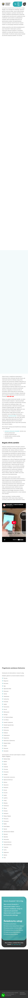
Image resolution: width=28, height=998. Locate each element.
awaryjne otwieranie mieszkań (12, 431)
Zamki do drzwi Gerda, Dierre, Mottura (14, 926)
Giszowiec (6, 691)
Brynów (5, 678)
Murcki (5, 709)
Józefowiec (6, 696)
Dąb (5, 686)
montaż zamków (10, 88)
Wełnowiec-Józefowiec (9, 740)
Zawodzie (6, 751)
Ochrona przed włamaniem (12, 98)
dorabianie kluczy (10, 97)
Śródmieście (7, 735)
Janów (5, 693)
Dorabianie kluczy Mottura (11, 934)
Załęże (5, 745)
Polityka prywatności (6, 995)
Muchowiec (6, 706)
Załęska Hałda (7, 743)
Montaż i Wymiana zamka (10, 982)
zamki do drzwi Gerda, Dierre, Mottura (13, 91)
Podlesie (6, 732)
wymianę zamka (12, 415)
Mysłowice (6, 805)
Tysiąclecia (10, 722)
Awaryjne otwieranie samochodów (10, 282)
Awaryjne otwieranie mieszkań (11, 981)
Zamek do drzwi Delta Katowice (12, 932)
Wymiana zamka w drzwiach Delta (13, 928)
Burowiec (6, 683)
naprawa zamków (12, 35)
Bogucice (6, 680)
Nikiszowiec (6, 712)
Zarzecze (6, 748)
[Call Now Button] (3, 995)
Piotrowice (6, 730)
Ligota (5, 704)
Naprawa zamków (16, 982)
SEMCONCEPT (23, 994)
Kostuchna (6, 699)
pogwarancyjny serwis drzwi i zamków (13, 96)
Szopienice (6, 738)
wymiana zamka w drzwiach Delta (13, 92)
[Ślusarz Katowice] (7, 4)
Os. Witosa (6, 719)
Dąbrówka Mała (7, 688)
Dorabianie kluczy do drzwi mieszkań (14, 930)
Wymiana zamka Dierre (10, 924)
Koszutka (6, 701)
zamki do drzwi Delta (11, 93)
